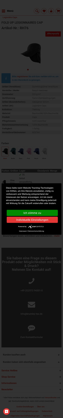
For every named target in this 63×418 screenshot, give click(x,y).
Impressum (23, 231)
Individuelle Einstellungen (32, 219)
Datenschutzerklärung (36, 231)
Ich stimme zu (32, 212)
